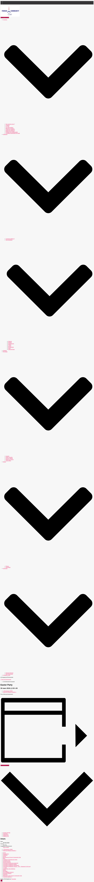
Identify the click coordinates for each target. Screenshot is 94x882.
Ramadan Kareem (7, 873)
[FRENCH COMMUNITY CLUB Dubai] (10, 16)
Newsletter (8, 567)
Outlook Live (6, 836)
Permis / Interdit (9, 458)
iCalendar (5, 833)
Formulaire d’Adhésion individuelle (11, 865)
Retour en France (10, 459)
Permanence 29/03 (8, 691)
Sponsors (5, 874)
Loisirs (9, 346)
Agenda (5, 350)
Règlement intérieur (10, 131)
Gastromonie (11, 343)
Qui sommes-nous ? (10, 124)
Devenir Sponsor (9, 672)
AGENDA (5, 855)
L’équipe (8, 125)
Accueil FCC (6, 853)
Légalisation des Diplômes (9, 868)
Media (4, 870)
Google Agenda (6, 832)
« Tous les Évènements (6, 679)
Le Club (7, 126)
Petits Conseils (9, 457)
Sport (9, 348)
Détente (10, 341)
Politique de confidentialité (12, 132)
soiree (7, 847)
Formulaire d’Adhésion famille (10, 864)
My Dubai (5, 871)
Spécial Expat (11, 349)
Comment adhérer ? (10, 238)
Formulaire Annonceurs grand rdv (10, 863)
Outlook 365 (6, 835)
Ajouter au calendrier (5, 765)
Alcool (4, 856)
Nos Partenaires (9, 674)
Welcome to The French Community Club (12, 875)
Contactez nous (6, 675)
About (4, 852)
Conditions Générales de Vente (13, 133)
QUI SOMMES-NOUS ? (8, 872)
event (4, 847)
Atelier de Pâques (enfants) (9, 692)
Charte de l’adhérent (10, 129)
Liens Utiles (8, 460)
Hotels (9, 344)
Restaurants (11, 347)
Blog (4, 858)
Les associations (9, 127)
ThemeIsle (13, 879)
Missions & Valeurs (10, 128)
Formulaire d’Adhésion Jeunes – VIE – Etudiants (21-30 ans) (17, 866)
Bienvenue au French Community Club (12, 857)
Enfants (10, 342)
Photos (7, 566)
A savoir (7, 456)
